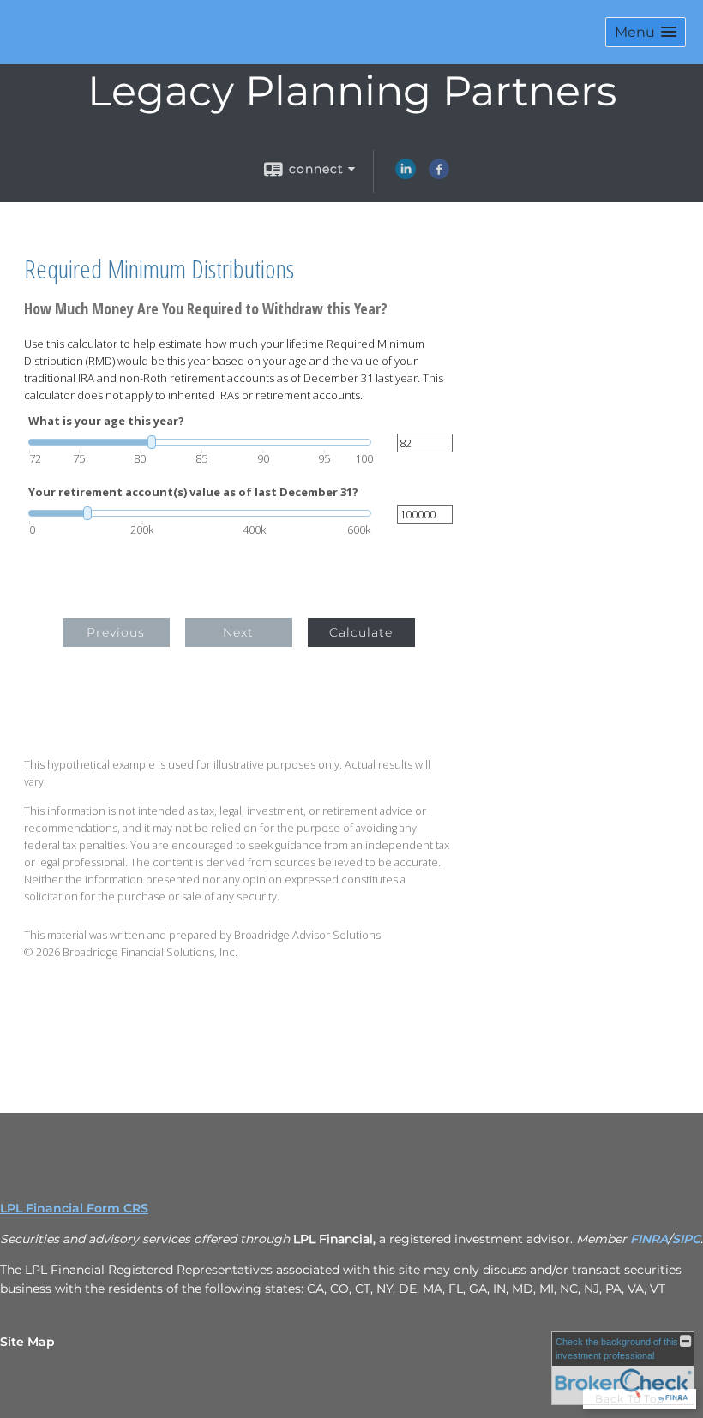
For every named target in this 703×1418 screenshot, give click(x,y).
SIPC (686, 1239)
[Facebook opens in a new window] (439, 174)
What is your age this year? (106, 421)
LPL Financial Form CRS (74, 1208)
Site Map (27, 1341)
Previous (116, 632)
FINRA (649, 1239)
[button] (645, 32)
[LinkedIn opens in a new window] (405, 174)
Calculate (361, 632)
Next (238, 632)
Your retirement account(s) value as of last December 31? (193, 492)
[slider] (199, 442)
